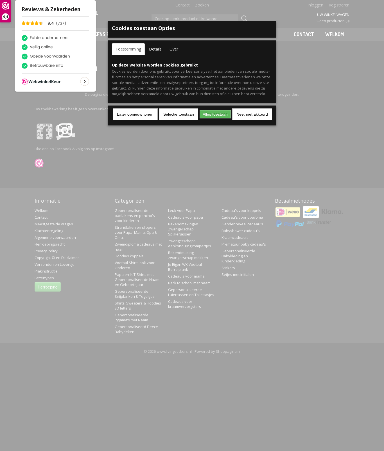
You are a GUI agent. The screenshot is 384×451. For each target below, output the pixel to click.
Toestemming (128, 49)
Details (155, 49)
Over (174, 49)
